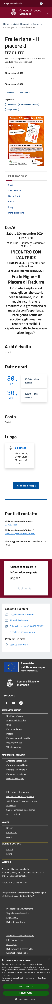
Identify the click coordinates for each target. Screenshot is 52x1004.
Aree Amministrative (16, 720)
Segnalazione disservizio (17, 913)
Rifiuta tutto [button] (26, 993)
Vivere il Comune (21, 24)
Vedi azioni (24, 92)
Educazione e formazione (18, 792)
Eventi (36, 24)
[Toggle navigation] (5, 12)
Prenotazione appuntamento (19, 908)
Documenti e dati (14, 742)
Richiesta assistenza (16, 922)
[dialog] (26, 980)
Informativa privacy (15, 940)
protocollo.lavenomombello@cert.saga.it (26, 892)
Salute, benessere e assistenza (20, 809)
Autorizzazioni (13, 814)
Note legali (11, 944)
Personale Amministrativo (18, 738)
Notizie (9, 828)
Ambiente (11, 805)
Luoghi (9, 849)
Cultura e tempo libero (16, 765)
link (11, 981)
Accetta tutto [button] (26, 986)
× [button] (49, 959)
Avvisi (9, 836)
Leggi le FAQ (12, 917)
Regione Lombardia (13, 3)
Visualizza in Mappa (26, 485)
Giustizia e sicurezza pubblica (20, 796)
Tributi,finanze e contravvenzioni (21, 801)
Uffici (8, 724)
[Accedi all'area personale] (41, 3)
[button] (26, 999)
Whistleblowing (13, 747)
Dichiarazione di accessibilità (19, 949)
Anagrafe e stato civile (16, 760)
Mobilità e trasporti (15, 778)
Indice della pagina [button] (17, 175)
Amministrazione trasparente (20, 935)
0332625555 (11, 524)
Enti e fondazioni (14, 729)
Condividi (10, 92)
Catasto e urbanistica (16, 774)
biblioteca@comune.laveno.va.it (20, 533)
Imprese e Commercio (16, 769)
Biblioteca (20, 448)
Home (6, 24)
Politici (9, 733)
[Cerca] (46, 12)
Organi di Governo (14, 716)
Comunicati (11, 832)
